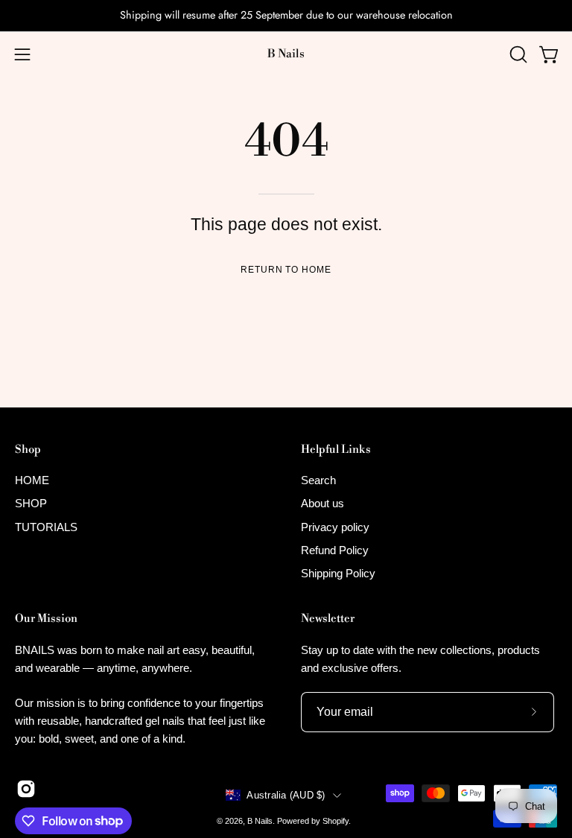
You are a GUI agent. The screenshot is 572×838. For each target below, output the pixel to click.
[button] (516, 54)
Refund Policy (335, 550)
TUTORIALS (46, 527)
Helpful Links (336, 450)
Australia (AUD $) (286, 795)
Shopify (335, 820)
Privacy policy (335, 527)
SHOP (31, 504)
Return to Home (286, 269)
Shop (28, 450)
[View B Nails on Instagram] (26, 789)
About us (322, 504)
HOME (32, 480)
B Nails (286, 54)
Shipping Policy (338, 574)
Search (318, 480)
